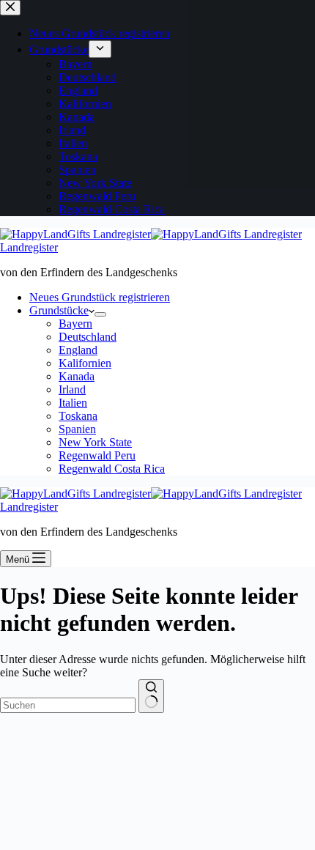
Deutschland (87, 336)
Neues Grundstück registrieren (99, 297)
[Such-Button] (151, 696)
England (78, 350)
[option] (88, 837)
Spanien (77, 429)
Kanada (76, 376)
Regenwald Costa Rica (112, 468)
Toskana (78, 416)
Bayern (75, 323)
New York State (95, 442)
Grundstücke (59, 310)
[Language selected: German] (161, 837)
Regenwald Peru (97, 455)
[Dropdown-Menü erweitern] (100, 314)
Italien (73, 402)
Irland (72, 389)
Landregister (29, 247)
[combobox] (68, 705)
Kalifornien (85, 363)
